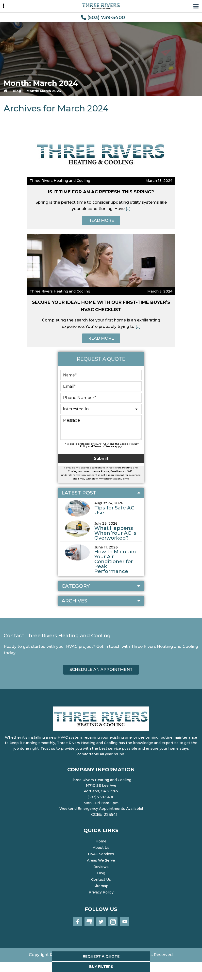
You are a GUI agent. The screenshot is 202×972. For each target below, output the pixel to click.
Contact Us (101, 879)
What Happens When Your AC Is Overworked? (115, 533)
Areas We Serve (101, 860)
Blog (17, 91)
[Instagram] (113, 921)
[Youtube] (124, 921)
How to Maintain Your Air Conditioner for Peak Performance (115, 561)
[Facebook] (77, 921)
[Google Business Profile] (89, 921)
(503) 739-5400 (106, 17)
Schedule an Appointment (101, 669)
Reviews (101, 867)
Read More (101, 220)
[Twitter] (101, 921)
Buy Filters (101, 966)
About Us (101, 847)
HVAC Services (101, 854)
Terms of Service (104, 446)
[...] (128, 208)
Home (101, 841)
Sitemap (101, 886)
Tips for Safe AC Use (114, 510)
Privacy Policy (101, 892)
